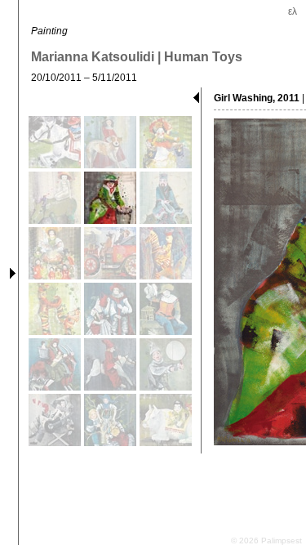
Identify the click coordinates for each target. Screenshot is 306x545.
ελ (292, 11)
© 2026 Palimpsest (266, 540)
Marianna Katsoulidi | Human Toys (136, 57)
